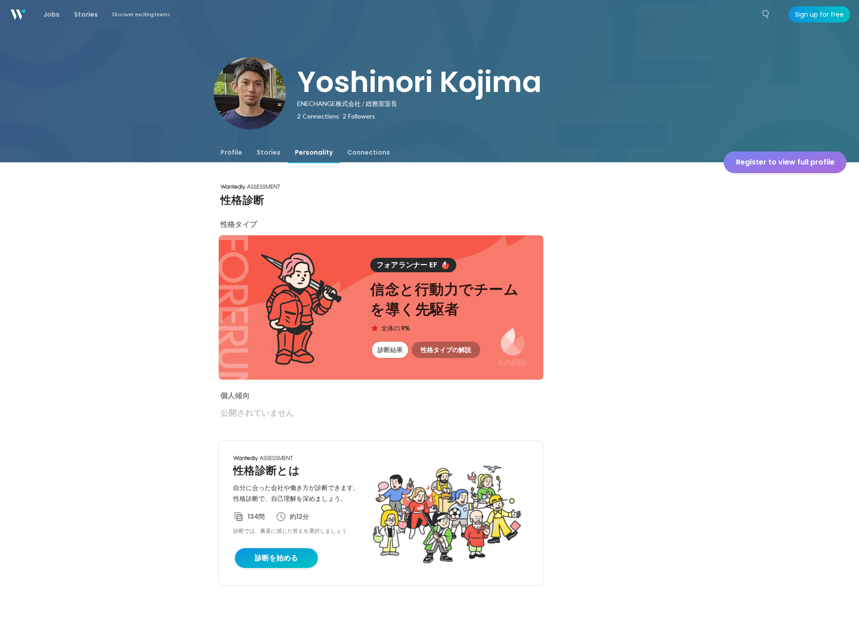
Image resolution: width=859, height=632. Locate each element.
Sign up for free (819, 14)
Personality (314, 152)
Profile (231, 152)
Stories (268, 152)
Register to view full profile (785, 162)
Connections (368, 152)
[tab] (231, 152)
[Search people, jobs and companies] (766, 14)
